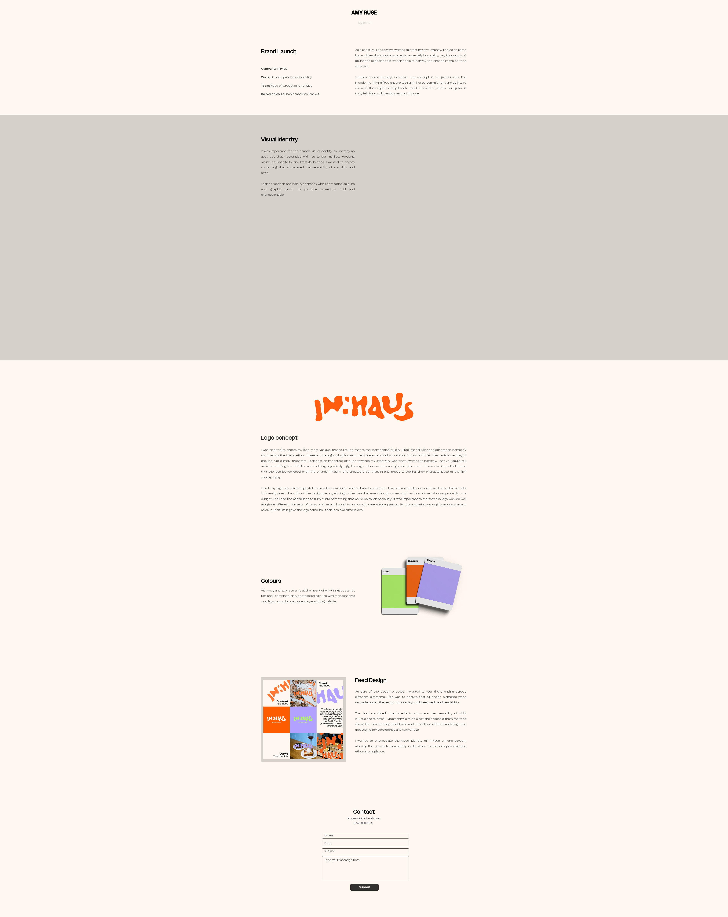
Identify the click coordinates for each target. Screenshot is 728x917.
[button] (364, 23)
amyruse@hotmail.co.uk (363, 818)
